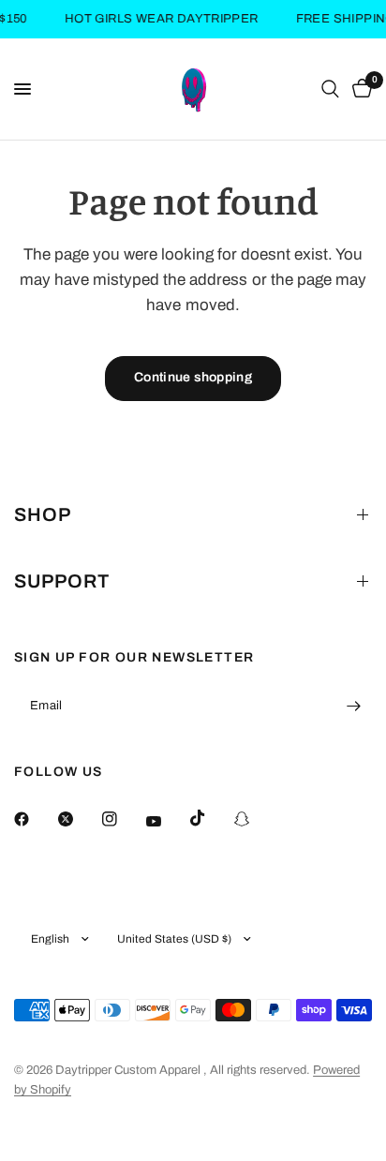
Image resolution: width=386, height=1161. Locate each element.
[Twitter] (78, 819)
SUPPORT (62, 581)
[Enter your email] (353, 705)
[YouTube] (166, 820)
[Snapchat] (254, 819)
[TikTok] (210, 818)
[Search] (330, 89)
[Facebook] (34, 819)
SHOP (42, 514)
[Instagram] (122, 819)
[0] (359, 89)
